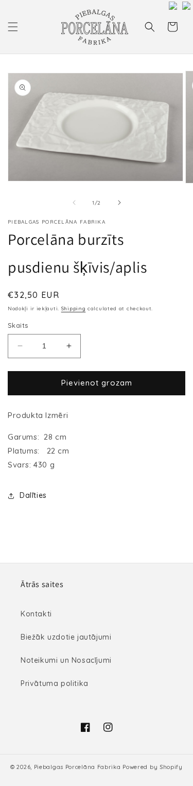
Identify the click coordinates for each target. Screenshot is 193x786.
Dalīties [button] (33, 495)
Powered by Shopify (152, 767)
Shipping (73, 308)
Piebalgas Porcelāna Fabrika (77, 767)
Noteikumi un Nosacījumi (66, 660)
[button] (13, 26)
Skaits (18, 325)
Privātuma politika (55, 683)
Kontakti (36, 613)
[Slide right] (119, 202)
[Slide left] (74, 202)
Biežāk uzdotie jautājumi (66, 637)
